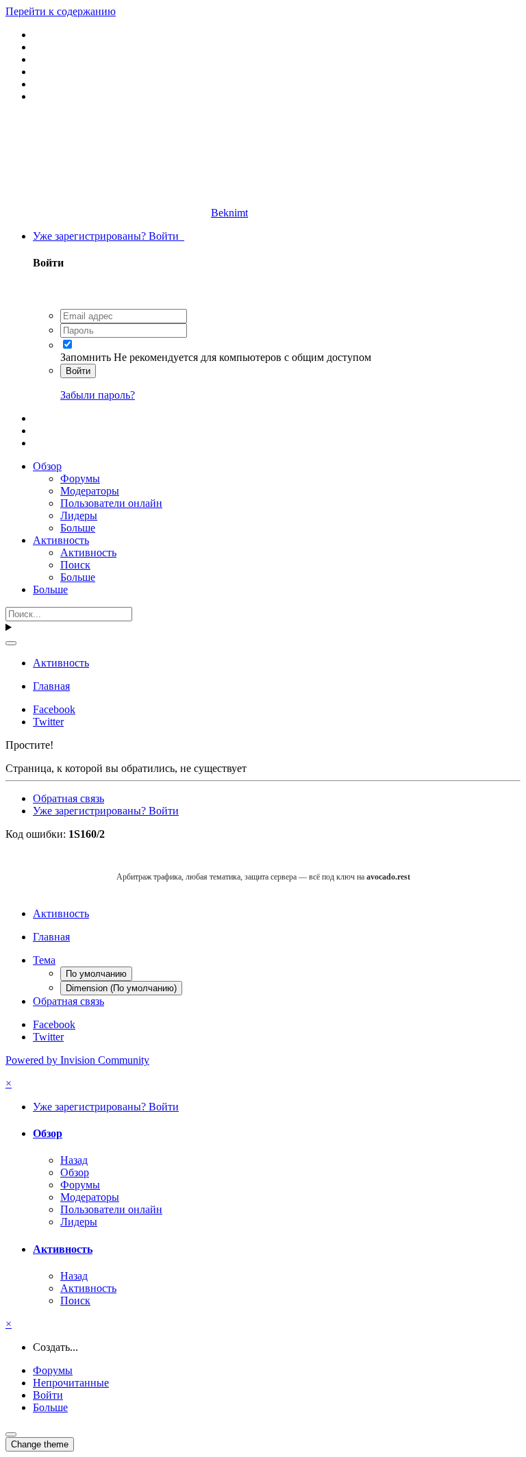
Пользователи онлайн (111, 503)
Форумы (80, 478)
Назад (74, 1160)
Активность (61, 540)
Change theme (39, 1444)
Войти (78, 371)
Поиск (75, 565)
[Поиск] (10, 643)
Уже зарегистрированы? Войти (108, 236)
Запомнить (85, 357)
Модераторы (89, 491)
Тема (44, 960)
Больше (77, 528)
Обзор (47, 466)
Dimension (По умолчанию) (121, 988)
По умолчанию (96, 974)
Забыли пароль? (97, 395)
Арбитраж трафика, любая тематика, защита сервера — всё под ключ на (263, 877)
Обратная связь (68, 798)
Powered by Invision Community (77, 1060)
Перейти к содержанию (60, 11)
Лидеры (78, 515)
